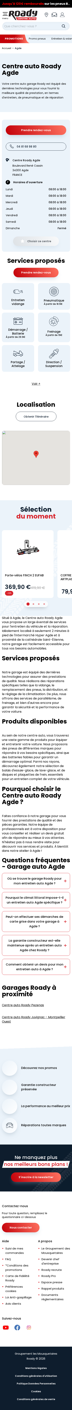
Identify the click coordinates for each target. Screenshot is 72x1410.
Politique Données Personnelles (36, 1383)
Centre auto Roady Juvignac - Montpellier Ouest (33, 1019)
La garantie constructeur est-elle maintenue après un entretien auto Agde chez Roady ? (34, 945)
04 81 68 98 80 (26, 146)
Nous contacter (21, 1227)
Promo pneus (37, 38)
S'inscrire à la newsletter (36, 1177)
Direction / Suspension (54, 364)
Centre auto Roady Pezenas (23, 1005)
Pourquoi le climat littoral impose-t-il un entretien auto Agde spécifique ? (35, 900)
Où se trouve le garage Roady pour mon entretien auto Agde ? (34, 881)
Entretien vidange (18, 302)
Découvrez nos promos (39, 1068)
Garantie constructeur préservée (38, 1087)
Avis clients (13, 1304)
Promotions (14, 38)
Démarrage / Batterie (17, 333)
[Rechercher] (63, 26)
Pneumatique (54, 302)
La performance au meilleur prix (45, 1106)
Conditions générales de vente (36, 1399)
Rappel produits (52, 1289)
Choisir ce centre (39, 241)
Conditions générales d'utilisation (36, 1376)
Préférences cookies (14, 1289)
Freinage (54, 333)
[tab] (28, 604)
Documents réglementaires (52, 1297)
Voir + (36, 384)
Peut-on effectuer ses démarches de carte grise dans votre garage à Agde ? (34, 921)
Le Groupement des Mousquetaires (55, 1250)
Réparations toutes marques (43, 1125)
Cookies (36, 1391)
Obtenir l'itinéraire (36, 417)
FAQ (8, 1259)
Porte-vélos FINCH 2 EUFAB (24, 575)
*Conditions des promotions (16, 1267)
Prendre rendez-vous (36, 130)
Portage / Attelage (18, 364)
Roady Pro (48, 1276)
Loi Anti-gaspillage (18, 1297)
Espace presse (51, 1282)
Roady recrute (51, 1270)
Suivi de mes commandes (14, 1250)
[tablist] (36, 604)
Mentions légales (36, 1368)
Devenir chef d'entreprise (50, 1261)
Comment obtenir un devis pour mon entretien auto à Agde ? (34, 966)
